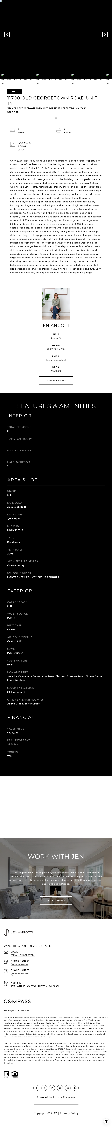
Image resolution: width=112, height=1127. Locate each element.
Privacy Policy (69, 1113)
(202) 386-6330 (20, 973)
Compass (64, 1017)
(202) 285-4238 (56, 349)
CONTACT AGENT (56, 380)
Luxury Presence (64, 1097)
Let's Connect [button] (56, 900)
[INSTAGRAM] (44, 1088)
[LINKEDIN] (52, 1088)
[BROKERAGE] (76, 1088)
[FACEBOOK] (36, 1088)
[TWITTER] (60, 1088)
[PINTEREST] (68, 1088)
